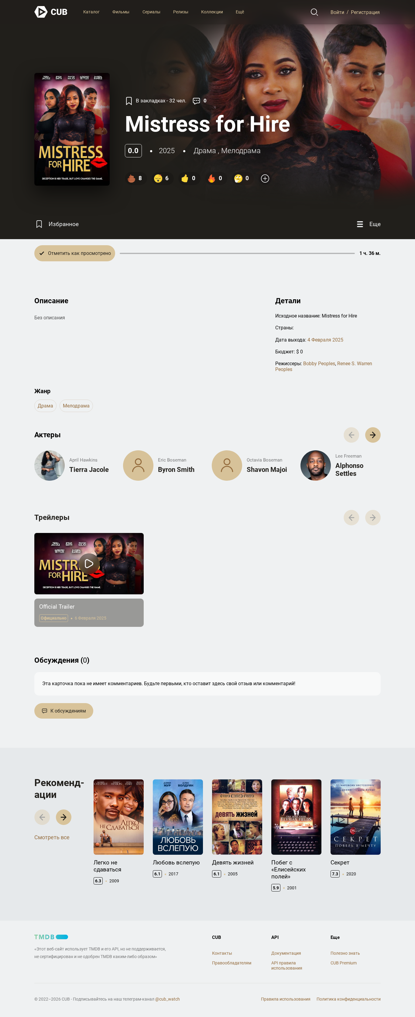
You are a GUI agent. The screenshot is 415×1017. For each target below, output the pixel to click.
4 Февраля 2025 (325, 340)
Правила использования (285, 999)
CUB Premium (344, 962)
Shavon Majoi (267, 469)
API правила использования (286, 965)
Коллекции (212, 11)
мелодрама (241, 150)
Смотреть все (52, 837)
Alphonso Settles (349, 469)
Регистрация (365, 12)
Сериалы (151, 11)
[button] (373, 435)
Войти (337, 12)
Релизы (180, 11)
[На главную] (51, 12)
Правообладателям (231, 962)
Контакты (222, 953)
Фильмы (120, 11)
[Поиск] (314, 12)
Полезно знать (345, 953)
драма (205, 150)
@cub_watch (167, 999)
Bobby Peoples (319, 363)
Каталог (91, 11)
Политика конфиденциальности (349, 999)
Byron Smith (176, 469)
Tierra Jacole (89, 469)
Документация (286, 953)
